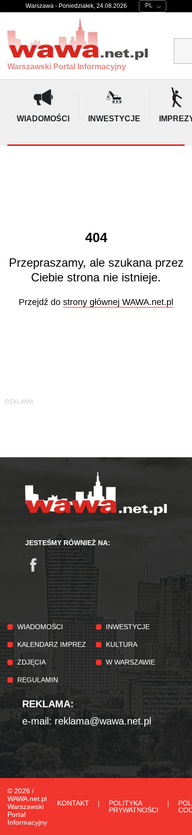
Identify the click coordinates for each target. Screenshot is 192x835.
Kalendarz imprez (51, 644)
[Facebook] (38, 570)
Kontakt (73, 803)
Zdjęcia (31, 662)
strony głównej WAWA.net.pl (118, 302)
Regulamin (37, 680)
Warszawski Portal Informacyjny (66, 66)
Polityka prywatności (134, 806)
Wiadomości (40, 627)
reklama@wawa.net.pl (103, 721)
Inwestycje (128, 627)
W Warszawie (130, 662)
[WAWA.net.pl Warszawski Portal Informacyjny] (96, 513)
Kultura (121, 644)
